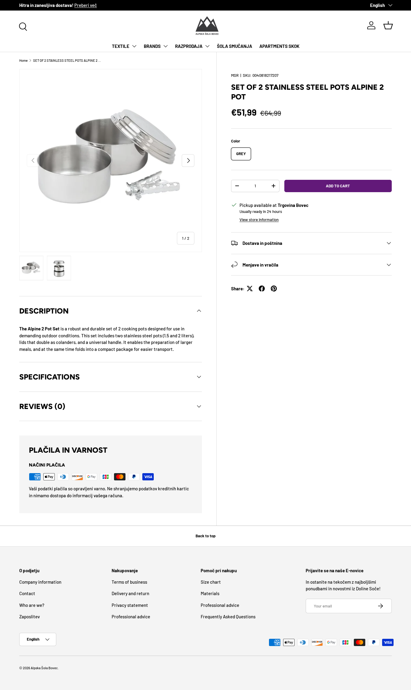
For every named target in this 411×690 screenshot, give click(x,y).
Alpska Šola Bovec (44, 668)
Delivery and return (130, 593)
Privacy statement (130, 605)
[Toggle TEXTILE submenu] (134, 46)
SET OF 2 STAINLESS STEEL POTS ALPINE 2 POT (67, 60)
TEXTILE (120, 46)
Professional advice (131, 616)
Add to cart (338, 185)
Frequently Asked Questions (228, 616)
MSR (235, 75)
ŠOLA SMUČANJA (234, 46)
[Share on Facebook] (262, 289)
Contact (27, 593)
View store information (259, 219)
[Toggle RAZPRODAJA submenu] (207, 46)
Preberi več (85, 5)
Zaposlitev (29, 616)
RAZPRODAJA (188, 46)
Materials (210, 593)
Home (23, 60)
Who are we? (31, 605)
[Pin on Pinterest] (274, 289)
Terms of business (129, 582)
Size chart (211, 582)
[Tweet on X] (250, 289)
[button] (388, 25)
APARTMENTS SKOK (279, 46)
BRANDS (152, 46)
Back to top (205, 535)
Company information (40, 582)
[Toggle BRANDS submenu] (165, 46)
